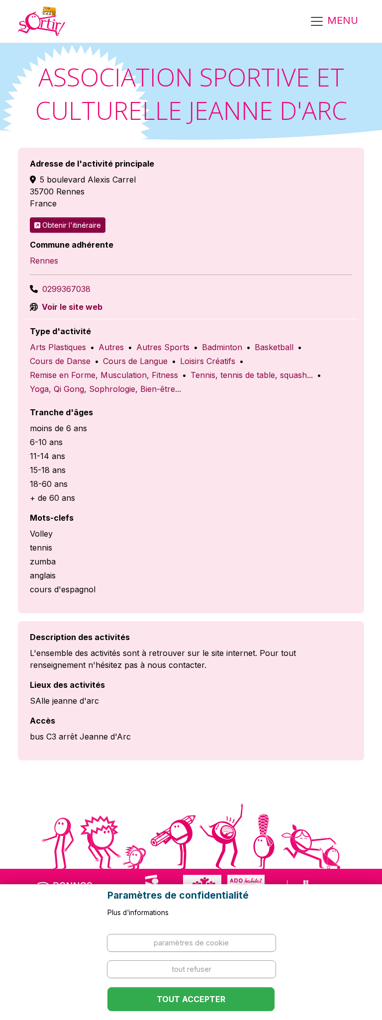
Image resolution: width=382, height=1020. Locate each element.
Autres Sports (163, 347)
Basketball (274, 347)
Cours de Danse (60, 361)
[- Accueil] (41, 21)
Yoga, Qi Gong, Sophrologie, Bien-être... (105, 389)
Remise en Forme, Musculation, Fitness (104, 375)
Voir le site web (71, 307)
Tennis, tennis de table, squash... (252, 375)
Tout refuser (191, 969)
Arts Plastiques (58, 347)
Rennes (44, 261)
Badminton (222, 347)
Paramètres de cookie (191, 942)
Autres (111, 347)
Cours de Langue (135, 361)
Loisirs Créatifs (207, 361)
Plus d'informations (138, 913)
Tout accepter (191, 999)
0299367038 (66, 289)
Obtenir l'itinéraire (71, 225)
